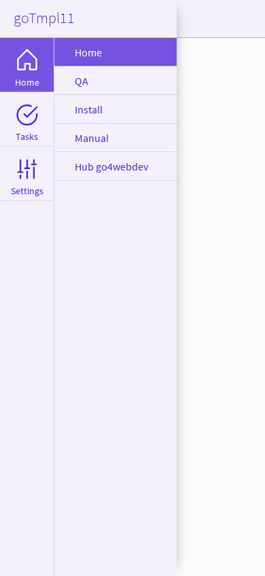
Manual (92, 138)
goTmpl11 (44, 17)
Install (89, 109)
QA (81, 81)
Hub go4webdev (111, 166)
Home (88, 52)
